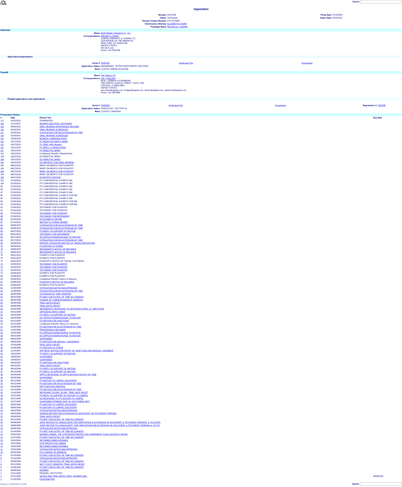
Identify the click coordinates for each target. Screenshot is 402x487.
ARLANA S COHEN (110, 36)
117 (2, 132)
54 (1, 321)
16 (1, 434)
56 (1, 315)
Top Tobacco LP (108, 75)
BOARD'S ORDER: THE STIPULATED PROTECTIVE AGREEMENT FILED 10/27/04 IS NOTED (84, 434)
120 (2, 123)
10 (1, 452)
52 (1, 327)
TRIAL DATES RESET (50, 303)
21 (1, 419)
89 (1, 216)
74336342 (105, 105)
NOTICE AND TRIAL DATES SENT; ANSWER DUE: (63, 476)
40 (1, 363)
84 (1, 231)
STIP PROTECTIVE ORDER (53, 443)
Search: (356, 1)
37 (1, 371)
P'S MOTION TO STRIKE (51, 246)
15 (1, 437)
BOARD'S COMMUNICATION (53, 138)
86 (1, 225)
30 (1, 392)
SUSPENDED (46, 339)
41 (1, 360)
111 (1, 150)
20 (1, 422)
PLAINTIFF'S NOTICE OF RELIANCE (57, 282)
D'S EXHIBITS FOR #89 (51, 219)
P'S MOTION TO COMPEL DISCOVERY (58, 380)
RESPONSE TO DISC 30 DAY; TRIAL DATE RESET (64, 392)
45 (1, 348)
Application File (186, 63)
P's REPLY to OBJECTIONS (53, 147)
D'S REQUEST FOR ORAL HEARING (57, 162)
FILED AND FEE (47, 479)
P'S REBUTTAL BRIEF (50, 150)
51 (1, 330)
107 (2, 162)
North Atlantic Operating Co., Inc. (116, 33)
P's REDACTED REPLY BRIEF (54, 141)
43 (1, 354)
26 (1, 404)
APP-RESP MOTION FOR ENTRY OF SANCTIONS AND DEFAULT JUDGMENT (77, 351)
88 (1, 219)
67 (1, 282)
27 (1, 401)
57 (1, 312)
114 (2, 141)
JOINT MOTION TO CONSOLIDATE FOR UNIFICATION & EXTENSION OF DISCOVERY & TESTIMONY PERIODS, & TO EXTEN (100, 422)
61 (1, 300)
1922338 (381, 105)
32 (1, 386)
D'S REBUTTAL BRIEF (50, 159)
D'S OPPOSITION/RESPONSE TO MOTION (60, 237)
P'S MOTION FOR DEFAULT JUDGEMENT (59, 342)
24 (1, 410)
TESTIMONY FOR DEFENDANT (55, 216)
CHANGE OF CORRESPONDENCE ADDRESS (61, 300)
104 (2, 171)
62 (1, 297)
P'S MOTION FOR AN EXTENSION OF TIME (60, 327)
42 (1, 357)
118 (2, 129)
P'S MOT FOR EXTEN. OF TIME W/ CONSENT (62, 297)
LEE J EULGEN (108, 78)
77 (1, 252)
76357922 (105, 63)
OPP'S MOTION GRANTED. (53, 386)
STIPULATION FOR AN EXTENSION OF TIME (61, 132)
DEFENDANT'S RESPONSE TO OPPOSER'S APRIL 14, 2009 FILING (72, 309)
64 (1, 291)
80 (1, 243)
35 (1, 377)
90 (1, 213)
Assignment (307, 63)
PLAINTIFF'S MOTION (50, 177)
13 (1, 443)
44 (1, 351)
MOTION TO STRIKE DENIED (54, 222)
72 (1, 267)
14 (1, 440)
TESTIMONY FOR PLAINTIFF (54, 213)
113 (2, 144)
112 (2, 147)
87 (1, 222)
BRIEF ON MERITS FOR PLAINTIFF (57, 171)
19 (1, 425)
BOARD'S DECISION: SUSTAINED (56, 123)
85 (1, 228)
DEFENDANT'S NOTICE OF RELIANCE (58, 249)
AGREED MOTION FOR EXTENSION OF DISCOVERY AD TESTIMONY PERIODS (78, 413)
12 (1, 446)
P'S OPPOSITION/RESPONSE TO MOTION (60, 333)
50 (1, 333)
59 (1, 306)
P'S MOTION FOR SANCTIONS (54, 321)
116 (2, 135)
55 (1, 318)
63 (1, 294)
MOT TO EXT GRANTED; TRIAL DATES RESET (62, 464)
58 (1, 309)
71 (1, 270)
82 (1, 237)
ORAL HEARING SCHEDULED (54, 129)
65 (1, 288)
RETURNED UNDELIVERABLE (54, 440)
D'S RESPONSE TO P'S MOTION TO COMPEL (62, 398)
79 (1, 246)
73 (1, 264)
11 (1, 449)
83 (1, 234)
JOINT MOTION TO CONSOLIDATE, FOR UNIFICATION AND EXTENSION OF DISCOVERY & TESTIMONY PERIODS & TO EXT (100, 425)
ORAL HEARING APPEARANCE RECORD (59, 126)
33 (1, 383)
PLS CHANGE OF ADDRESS (53, 452)
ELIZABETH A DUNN (177, 24)
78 (1, 249)
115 (2, 138)
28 (1, 398)
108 (2, 159)
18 (1, 428)
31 (1, 389)
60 (1, 303)
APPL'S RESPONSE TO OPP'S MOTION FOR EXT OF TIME (68, 374)
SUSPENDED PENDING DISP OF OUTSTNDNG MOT (65, 401)
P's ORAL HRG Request (51, 144)
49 (1, 336)
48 (1, 339)
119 (2, 126)
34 (1, 380)
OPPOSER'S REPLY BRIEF (52, 312)
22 (1, 416)
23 (1, 413)
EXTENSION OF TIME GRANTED (55, 294)
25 (1, 407)
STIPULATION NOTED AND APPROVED (58, 288)
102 (2, 177)
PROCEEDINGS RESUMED (52, 330)
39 (1, 366)
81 (1, 240)
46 (1, 345)
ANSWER (44, 470)
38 (1, 368)
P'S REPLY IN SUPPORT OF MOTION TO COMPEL (64, 395)
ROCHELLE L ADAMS (177, 27)
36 (1, 374)
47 (1, 342)
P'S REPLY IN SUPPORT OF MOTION (57, 231)
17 (1, 431)
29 (1, 395)
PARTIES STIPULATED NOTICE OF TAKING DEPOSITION (67, 243)
